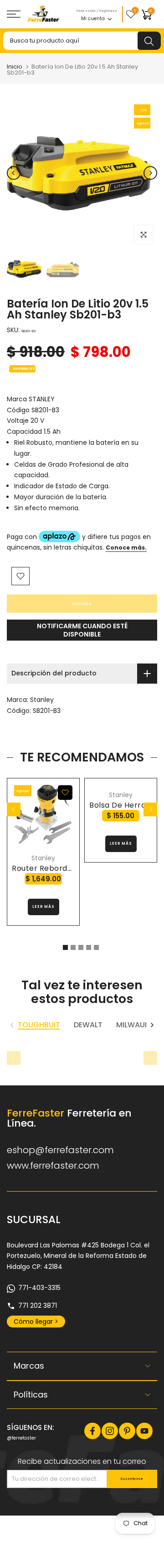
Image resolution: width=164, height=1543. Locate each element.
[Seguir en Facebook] (92, 1431)
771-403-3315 (39, 1287)
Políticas (31, 1394)
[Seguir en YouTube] (144, 1431)
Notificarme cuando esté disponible (82, 630)
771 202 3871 (37, 1305)
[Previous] (13, 173)
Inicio (14, 67)
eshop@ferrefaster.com (60, 1150)
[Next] (150, 173)
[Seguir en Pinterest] (127, 1431)
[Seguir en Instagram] (110, 1431)
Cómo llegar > (36, 1321)
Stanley (42, 699)
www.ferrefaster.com (53, 1165)
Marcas (29, 1365)
